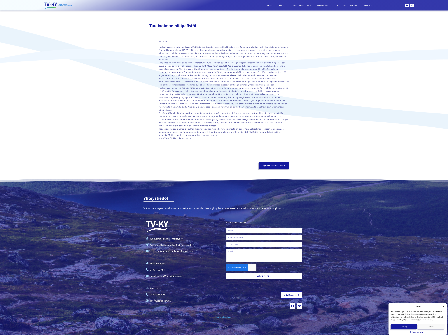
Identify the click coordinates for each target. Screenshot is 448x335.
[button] (443, 306)
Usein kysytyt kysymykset (346, 5)
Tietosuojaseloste (416, 332)
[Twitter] (412, 5)
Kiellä (431, 327)
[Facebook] (407, 5)
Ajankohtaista (322, 5)
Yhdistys (281, 5)
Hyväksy (404, 327)
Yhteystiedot (368, 5)
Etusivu (269, 5)
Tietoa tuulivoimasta (300, 5)
